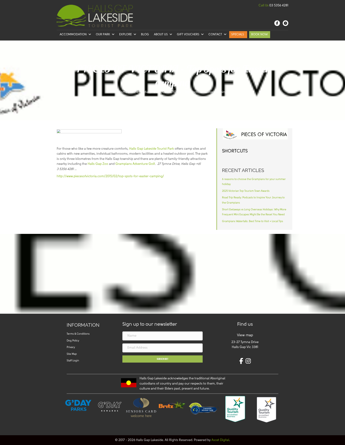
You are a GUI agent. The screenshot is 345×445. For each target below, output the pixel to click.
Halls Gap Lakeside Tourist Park (151, 148)
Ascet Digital (220, 440)
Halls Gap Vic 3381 (245, 347)
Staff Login (73, 360)
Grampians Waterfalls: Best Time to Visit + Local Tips (252, 221)
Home (122, 92)
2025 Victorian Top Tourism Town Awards (246, 191)
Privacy (71, 347)
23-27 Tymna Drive (245, 342)
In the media (139, 92)
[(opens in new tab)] (172, 405)
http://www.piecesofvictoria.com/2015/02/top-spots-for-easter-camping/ (110, 176)
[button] (162, 359)
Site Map (72, 354)
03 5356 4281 (278, 5)
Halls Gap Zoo (98, 164)
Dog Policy (73, 340)
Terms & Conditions (78, 334)
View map (245, 335)
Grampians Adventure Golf (135, 164)
